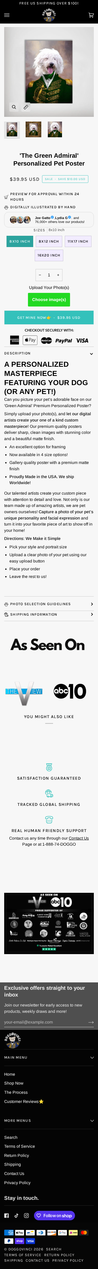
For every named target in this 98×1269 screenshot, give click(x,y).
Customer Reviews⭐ (24, 1101)
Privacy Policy (17, 1182)
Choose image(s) (49, 299)
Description (17, 353)
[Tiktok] (16, 1215)
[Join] (87, 1022)
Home (9, 1074)
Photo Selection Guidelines (40, 604)
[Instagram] (26, 1215)
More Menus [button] (17, 1120)
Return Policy (16, 1155)
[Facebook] (6, 1215)
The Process (16, 1092)
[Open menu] (12, 15)
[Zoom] (14, 107)
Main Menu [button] (16, 1057)
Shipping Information (33, 614)
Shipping (12, 1164)
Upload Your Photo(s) (49, 287)
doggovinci (20, 1249)
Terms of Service (19, 1146)
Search (11, 1137)
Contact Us (79, 838)
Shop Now (13, 1083)
